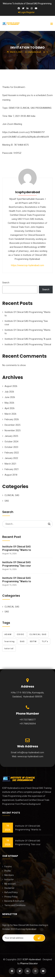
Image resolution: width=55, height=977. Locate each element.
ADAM (8, 634)
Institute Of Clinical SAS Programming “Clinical (28, 344)
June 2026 (10, 397)
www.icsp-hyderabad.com (30, 756)
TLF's (45, 641)
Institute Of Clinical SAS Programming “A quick (28, 339)
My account (10, 884)
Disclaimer (9, 888)
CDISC (20, 634)
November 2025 (12, 430)
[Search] (49, 524)
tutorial (9, 648)
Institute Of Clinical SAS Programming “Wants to (16, 548)
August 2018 (11, 474)
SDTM (33, 641)
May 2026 (9, 402)
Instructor (9, 879)
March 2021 (10, 463)
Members (9, 875)
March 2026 (10, 413)
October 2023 (11, 447)
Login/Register (27, 12)
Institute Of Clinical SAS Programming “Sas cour (16, 564)
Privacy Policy (11, 896)
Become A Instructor (14, 901)
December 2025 (12, 425)
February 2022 (12, 452)
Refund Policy (11, 892)
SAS (7, 500)
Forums (8, 866)
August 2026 (11, 386)
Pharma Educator (29, 963)
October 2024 (11, 441)
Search (5, 282)
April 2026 (10, 408)
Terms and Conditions (15, 905)
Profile (7, 871)
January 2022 (11, 458)
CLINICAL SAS (12, 495)
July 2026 (9, 391)
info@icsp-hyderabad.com (30, 752)
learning (9, 641)
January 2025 (11, 436)
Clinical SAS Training (41, 788)
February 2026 (12, 419)
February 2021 (12, 469)
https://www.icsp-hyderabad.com (27, 265)
